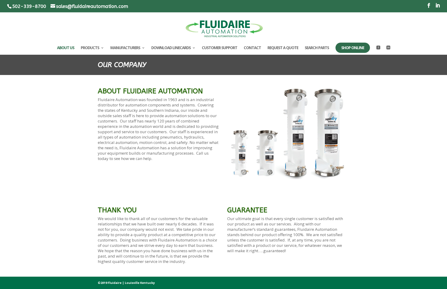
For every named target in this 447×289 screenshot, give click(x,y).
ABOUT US (65, 48)
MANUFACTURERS (125, 48)
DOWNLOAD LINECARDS (171, 48)
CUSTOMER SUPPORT (219, 48)
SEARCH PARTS (317, 48)
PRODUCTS (90, 48)
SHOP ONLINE (352, 47)
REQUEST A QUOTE (283, 48)
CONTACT (252, 48)
